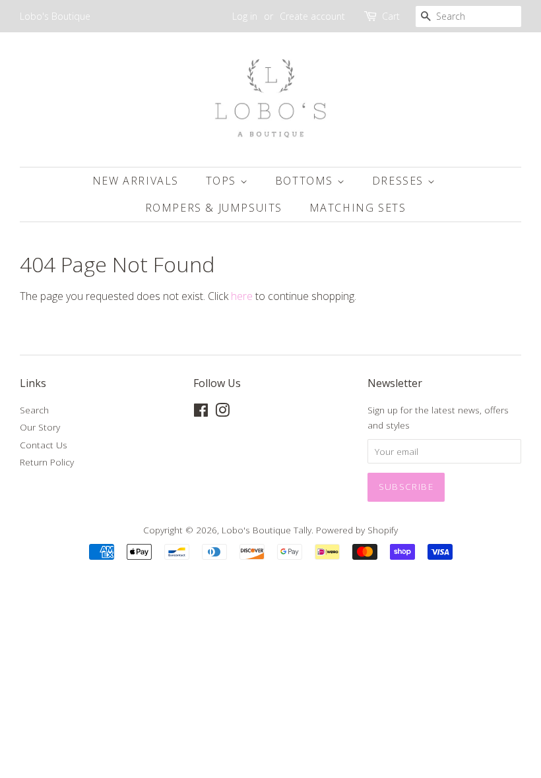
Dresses (400, 180)
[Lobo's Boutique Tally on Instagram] (222, 412)
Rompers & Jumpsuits (213, 207)
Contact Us (43, 444)
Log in (244, 16)
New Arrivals (135, 180)
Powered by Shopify (357, 530)
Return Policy (47, 462)
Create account (312, 16)
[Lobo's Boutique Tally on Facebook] (200, 412)
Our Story (40, 427)
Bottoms (306, 180)
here (242, 296)
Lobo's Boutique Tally (266, 530)
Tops (223, 180)
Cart (391, 16)
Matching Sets (357, 207)
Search (34, 410)
